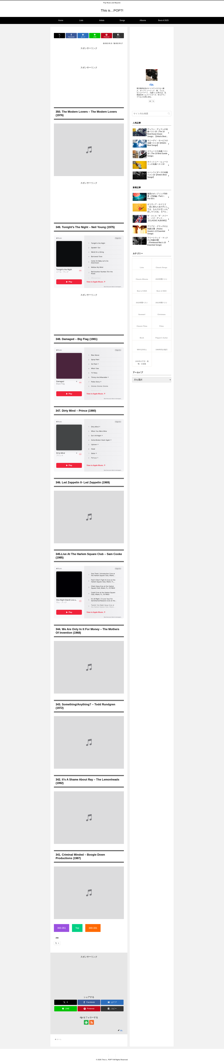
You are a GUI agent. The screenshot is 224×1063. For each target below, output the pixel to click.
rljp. (151, 84)
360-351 (61, 928)
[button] (118, 35)
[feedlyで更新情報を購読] (86, 1022)
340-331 (93, 928)
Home (112, 1056)
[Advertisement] (89, 56)
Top (77, 928)
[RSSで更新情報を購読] (91, 1022)
